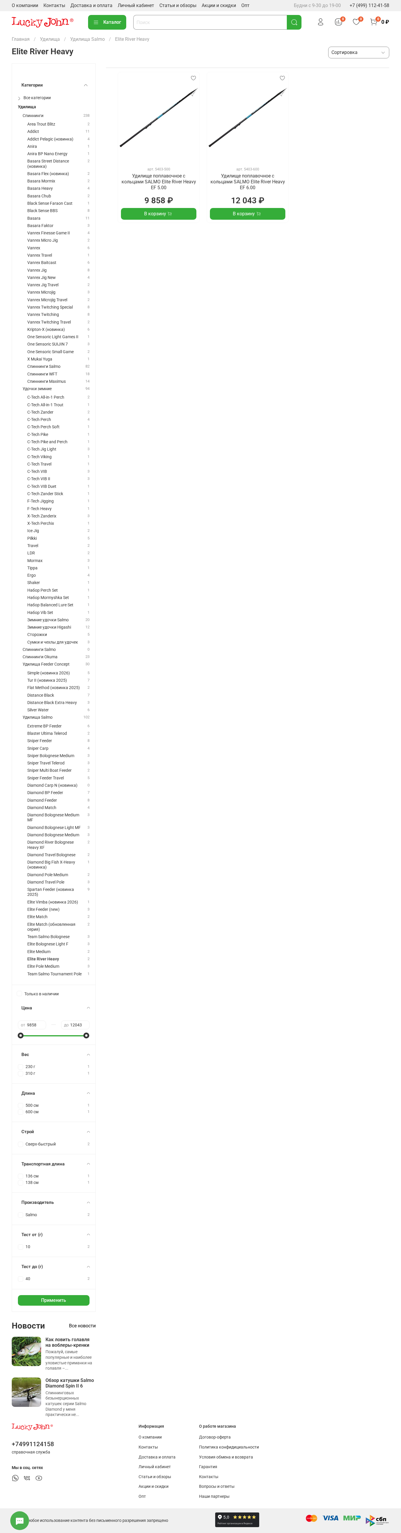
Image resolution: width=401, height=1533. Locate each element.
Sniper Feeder (39, 740)
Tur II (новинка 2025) (47, 680)
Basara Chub (39, 196)
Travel (32, 545)
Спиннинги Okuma (40, 656)
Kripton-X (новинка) (46, 329)
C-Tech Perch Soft (43, 426)
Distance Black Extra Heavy (52, 702)
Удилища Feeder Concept (46, 664)
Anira (32, 146)
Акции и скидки (219, 5)
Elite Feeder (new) (43, 909)
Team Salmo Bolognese (48, 936)
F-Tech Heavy (39, 508)
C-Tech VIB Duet (41, 486)
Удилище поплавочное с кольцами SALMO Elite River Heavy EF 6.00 (247, 181)
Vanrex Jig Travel (42, 284)
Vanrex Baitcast (41, 262)
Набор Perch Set (42, 590)
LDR (31, 553)
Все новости (82, 1326)
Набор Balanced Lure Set (50, 605)
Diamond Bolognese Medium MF (53, 818)
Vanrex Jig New (41, 277)
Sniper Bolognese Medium (50, 755)
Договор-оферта (215, 1437)
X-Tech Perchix (40, 523)
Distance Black (40, 695)
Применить (53, 1300)
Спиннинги (33, 115)
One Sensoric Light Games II (52, 336)
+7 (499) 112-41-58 (369, 5)
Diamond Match (41, 807)
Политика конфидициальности (229, 1447)
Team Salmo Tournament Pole (54, 974)
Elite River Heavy (43, 959)
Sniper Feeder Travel (45, 778)
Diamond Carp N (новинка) (52, 785)
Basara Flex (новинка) (48, 173)
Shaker (33, 582)
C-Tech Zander (40, 412)
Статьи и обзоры (177, 5)
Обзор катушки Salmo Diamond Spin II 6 (70, 1383)
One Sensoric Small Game (50, 351)
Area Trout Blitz (41, 124)
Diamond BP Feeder (45, 792)
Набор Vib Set (40, 612)
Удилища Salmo (87, 39)
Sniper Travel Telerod (46, 763)
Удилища (50, 39)
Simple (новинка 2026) (48, 673)
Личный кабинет (136, 5)
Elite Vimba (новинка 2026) (52, 902)
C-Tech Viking (39, 456)
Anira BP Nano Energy (47, 153)
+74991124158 (33, 1444)
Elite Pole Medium (43, 966)
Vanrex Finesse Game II (48, 233)
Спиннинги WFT (42, 374)
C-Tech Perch (39, 419)
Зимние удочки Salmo (48, 619)
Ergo (31, 575)
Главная (21, 39)
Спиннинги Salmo (43, 366)
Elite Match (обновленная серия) (51, 927)
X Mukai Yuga (39, 359)
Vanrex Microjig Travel (47, 299)
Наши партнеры (214, 1496)
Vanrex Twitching (43, 314)
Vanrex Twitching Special (50, 307)
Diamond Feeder (42, 800)
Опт (245, 5)
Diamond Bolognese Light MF (54, 827)
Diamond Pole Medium (47, 874)
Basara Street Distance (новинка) (48, 164)
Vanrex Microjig (41, 292)
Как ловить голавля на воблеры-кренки (68, 1342)
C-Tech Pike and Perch (47, 441)
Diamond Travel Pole (45, 882)
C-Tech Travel (39, 464)
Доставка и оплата (91, 5)
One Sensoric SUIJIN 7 (47, 344)
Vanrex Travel (39, 255)
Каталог (112, 22)
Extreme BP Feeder (44, 726)
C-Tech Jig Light (41, 449)
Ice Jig (33, 530)
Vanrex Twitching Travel (49, 322)
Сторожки (37, 634)
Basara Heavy (40, 188)
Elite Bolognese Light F (47, 944)
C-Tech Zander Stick (45, 493)
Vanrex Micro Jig (42, 240)
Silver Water (38, 710)
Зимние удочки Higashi (49, 627)
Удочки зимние (37, 388)
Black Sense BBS (42, 210)
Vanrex (33, 248)
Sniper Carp (37, 748)
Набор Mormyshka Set (48, 597)
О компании (25, 5)
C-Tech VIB (37, 471)
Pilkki (32, 538)
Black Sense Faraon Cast (50, 203)
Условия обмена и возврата (226, 1457)
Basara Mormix (41, 181)
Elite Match (37, 916)
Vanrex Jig (37, 270)
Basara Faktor (40, 225)
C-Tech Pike (37, 434)
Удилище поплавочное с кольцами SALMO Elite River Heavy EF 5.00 (159, 181)
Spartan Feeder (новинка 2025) (50, 892)
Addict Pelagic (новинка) (50, 139)
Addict (33, 131)
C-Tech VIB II (38, 478)
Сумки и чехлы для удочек (52, 642)
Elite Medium (38, 951)
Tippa (32, 568)
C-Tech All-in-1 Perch (45, 397)
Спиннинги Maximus (46, 381)
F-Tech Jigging (40, 501)
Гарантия (208, 1466)
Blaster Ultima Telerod (47, 733)
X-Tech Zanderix (41, 516)
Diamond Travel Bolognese (51, 854)
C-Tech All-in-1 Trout (45, 404)
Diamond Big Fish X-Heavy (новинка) (51, 865)
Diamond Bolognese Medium (53, 835)
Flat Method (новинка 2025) (53, 687)
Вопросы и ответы (217, 1486)
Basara (34, 218)
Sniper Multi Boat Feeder (49, 770)
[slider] (20, 1035)
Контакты (54, 5)
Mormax (35, 560)
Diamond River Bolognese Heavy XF (50, 845)
